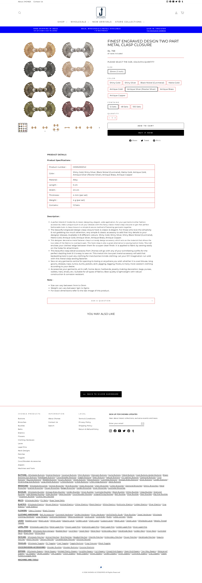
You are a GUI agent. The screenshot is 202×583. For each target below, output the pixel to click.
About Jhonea (54, 419)
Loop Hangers (42, 517)
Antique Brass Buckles (55, 492)
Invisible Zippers (86, 551)
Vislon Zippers (69, 553)
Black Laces (44, 521)
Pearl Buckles (146, 494)
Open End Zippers (132, 551)
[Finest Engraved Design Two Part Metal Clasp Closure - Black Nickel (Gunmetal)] (33, 371)
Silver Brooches (100, 488)
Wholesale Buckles (36, 492)
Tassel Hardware (144, 514)
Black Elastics (95, 504)
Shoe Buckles (133, 494)
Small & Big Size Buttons (29, 482)
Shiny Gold (115, 83)
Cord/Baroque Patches (65, 539)
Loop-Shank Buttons (50, 482)
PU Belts (44, 500)
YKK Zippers (56, 553)
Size (110, 67)
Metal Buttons (128, 475)
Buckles (21, 426)
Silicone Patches (83, 539)
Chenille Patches (96, 537)
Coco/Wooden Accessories (29, 461)
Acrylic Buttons (65, 479)
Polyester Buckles (26, 496)
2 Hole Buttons (81, 482)
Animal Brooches (56, 486)
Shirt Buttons (84, 475)
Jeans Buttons (115, 482)
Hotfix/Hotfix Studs (114, 514)
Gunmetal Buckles (103, 492)
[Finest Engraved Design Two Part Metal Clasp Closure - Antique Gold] (39, 371)
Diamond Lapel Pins (90, 527)
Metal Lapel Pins (57, 527)
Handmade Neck (125, 531)
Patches (21, 454)
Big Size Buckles (160, 494)
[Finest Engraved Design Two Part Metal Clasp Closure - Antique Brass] (46, 371)
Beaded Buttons (50, 479)
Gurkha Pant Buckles (45, 496)
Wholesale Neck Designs (43, 531)
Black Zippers (82, 553)
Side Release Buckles (35, 494)
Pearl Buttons (99, 477)
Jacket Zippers (43, 553)
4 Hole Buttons (66, 482)
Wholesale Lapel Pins (39, 527)
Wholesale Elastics (36, 504)
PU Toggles (51, 543)
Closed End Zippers (114, 551)
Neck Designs (24, 451)
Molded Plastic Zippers (67, 551)
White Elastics (109, 504)
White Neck (40, 533)
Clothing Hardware (26, 440)
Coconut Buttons (69, 475)
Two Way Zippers (148, 551)
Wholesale (79, 22)
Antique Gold (116, 89)
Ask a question (101, 301)
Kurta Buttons (114, 475)
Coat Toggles (62, 543)
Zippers (21, 465)
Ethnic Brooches (151, 486)
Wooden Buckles (54, 547)
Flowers (21, 436)
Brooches (22, 422)
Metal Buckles (65, 494)
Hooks (129, 517)
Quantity (113, 113)
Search (51, 426)
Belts (20, 429)
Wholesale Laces (145, 521)
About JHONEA (24, 2)
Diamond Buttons (148, 477)
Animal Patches (52, 537)
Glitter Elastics (81, 504)
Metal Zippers (50, 551)
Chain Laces (94, 521)
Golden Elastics (140, 504)
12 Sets (113, 107)
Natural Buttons (113, 477)
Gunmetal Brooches (116, 488)
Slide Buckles (51, 494)
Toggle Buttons (84, 477)
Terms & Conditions (87, 419)
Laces (20, 443)
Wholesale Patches (36, 537)
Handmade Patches (147, 537)
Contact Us (38, 2)
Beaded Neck (61, 531)
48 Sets (124, 107)
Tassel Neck (84, 531)
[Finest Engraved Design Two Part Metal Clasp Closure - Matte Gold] (36, 371)
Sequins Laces (68, 521)
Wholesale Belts (32, 500)
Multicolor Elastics (125, 504)
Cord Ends (100, 517)
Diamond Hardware (57, 517)
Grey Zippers (154, 553)
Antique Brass (167, 89)
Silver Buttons (146, 479)
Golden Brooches (84, 488)
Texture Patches (47, 539)
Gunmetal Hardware (64, 514)
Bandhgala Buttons (46, 477)
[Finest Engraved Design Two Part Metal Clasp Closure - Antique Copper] (49, 371)
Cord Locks (89, 517)
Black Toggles (104, 543)
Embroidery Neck (109, 531)
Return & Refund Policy (89, 429)
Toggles (21, 458)
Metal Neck (95, 531)
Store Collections (129, 22)
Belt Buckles (120, 494)
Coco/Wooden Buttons (66, 477)
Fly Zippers (30, 553)
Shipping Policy (85, 426)
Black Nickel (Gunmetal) (152, 83)
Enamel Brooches (35, 488)
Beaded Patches (80, 537)
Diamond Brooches (133, 486)
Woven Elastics (52, 504)
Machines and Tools (26, 468)
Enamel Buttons (53, 475)
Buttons (21, 419)
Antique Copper (117, 95)
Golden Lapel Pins (124, 527)
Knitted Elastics (67, 504)
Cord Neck (73, 531)
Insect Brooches (86, 486)
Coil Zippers (99, 551)
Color (111, 78)
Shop (61, 22)
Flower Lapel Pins (72, 527)
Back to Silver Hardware (103, 394)
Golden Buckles (73, 492)
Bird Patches (66, 537)
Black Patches (32, 539)
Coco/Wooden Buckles (82, 494)
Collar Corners (119, 517)
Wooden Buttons (70, 547)
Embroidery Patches (113, 537)
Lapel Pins (22, 447)
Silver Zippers (124, 553)
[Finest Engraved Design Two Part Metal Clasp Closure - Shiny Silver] (30, 371)
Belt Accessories (47, 514)
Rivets (109, 517)
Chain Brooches (102, 486)
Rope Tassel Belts (57, 500)
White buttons (79, 479)
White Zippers (96, 553)
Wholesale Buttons (36, 475)
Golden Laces (81, 521)
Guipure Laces (107, 521)
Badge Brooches (68, 488)
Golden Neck (139, 531)
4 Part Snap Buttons (98, 482)
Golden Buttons (160, 479)
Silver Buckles (87, 492)
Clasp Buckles (146, 492)
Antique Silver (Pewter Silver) (141, 89)
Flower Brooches (52, 488)
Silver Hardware (98, 514)
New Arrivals (102, 22)
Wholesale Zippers (35, 551)
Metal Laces (119, 521)
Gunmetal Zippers (139, 553)
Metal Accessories (75, 517)
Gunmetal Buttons (109, 479)
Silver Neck (151, 531)
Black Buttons (93, 479)
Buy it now (146, 133)
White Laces (55, 521)
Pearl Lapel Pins (107, 527)
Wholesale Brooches (38, 486)
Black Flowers (49, 510)
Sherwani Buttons (99, 475)
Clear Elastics (32, 506)
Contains (113, 102)
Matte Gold (174, 83)
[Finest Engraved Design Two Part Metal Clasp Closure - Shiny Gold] (27, 371)
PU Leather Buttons (130, 477)
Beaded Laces (31, 521)
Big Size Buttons (34, 479)
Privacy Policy (85, 422)
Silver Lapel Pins (140, 527)
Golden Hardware (82, 514)
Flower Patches (130, 537)
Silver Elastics (155, 504)
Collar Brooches (117, 486)
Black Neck (28, 533)
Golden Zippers (110, 553)
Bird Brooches (71, 486)
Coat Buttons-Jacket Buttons (148, 475)
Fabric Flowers (35, 510)
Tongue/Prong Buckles (103, 494)
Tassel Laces (131, 521)
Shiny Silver (130, 83)
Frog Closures (91, 543)
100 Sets (137, 107)
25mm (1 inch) (116, 71)
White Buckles (132, 492)
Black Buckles (118, 492)
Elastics (21, 433)
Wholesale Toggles (36, 543)
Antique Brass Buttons (128, 479)
